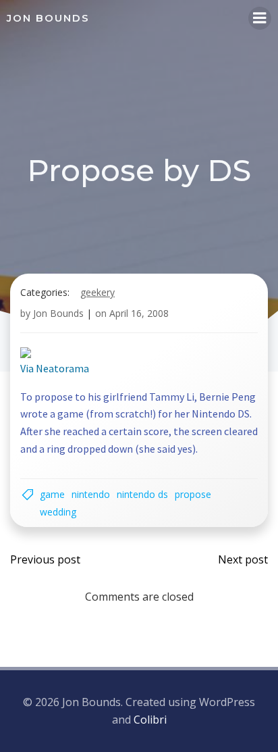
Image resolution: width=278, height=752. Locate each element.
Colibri (150, 719)
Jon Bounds (58, 313)
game (52, 494)
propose (193, 494)
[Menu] (259, 18)
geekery (97, 292)
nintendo (91, 494)
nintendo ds (142, 494)
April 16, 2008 (139, 313)
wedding (58, 511)
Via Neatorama (54, 368)
